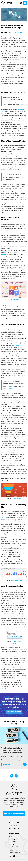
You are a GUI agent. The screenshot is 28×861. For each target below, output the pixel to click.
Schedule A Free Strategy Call (14, 813)
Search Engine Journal (16, 642)
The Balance (16, 300)
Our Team (14, 837)
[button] (25, 3)
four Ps (3, 517)
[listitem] (14, 749)
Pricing (13, 839)
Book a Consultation (14, 712)
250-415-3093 (14, 826)
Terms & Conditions (14, 853)
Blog (12, 844)
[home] (7, 3)
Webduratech (16, 499)
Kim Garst (11, 388)
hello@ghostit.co (14, 828)
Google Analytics (21, 628)
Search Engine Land (16, 580)
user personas (16, 345)
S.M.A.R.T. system (18, 401)
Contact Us (14, 846)
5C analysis (8, 306)
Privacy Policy (14, 851)
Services (13, 841)
